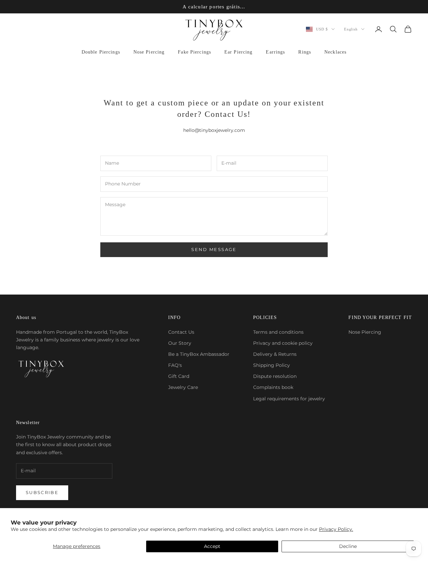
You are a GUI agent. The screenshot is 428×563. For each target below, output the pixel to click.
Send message (213, 249)
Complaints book (273, 387)
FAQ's (175, 365)
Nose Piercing (149, 52)
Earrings (275, 52)
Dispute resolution (275, 376)
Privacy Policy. (336, 529)
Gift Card (178, 376)
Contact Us (181, 332)
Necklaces (335, 52)
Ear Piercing (238, 52)
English (351, 29)
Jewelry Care (183, 387)
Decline (348, 546)
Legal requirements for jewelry (289, 399)
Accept (212, 546)
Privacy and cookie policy (283, 343)
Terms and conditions (278, 332)
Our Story (179, 343)
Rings (304, 52)
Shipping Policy (271, 365)
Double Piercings (101, 52)
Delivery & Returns (275, 354)
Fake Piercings (194, 52)
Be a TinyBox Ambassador (198, 354)
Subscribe (42, 492)
